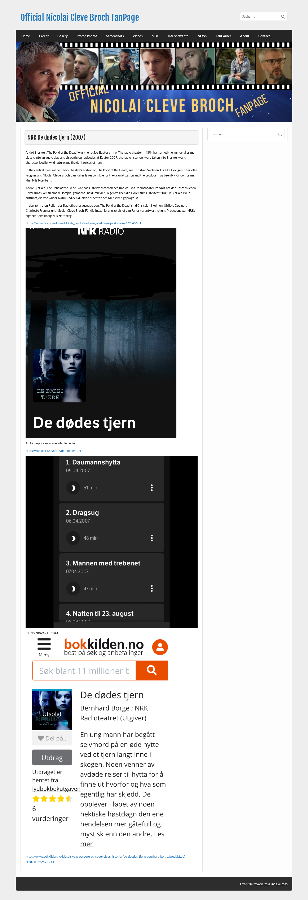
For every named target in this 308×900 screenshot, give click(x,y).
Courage (281, 884)
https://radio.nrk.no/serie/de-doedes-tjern (54, 451)
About (244, 36)
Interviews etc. (178, 36)
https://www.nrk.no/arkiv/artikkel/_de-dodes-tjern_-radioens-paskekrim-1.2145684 (83, 223)
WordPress (262, 884)
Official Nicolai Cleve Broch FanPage (80, 17)
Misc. (155, 36)
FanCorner (223, 36)
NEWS (202, 36)
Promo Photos (87, 36)
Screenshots (115, 36)
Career (44, 36)
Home (25, 36)
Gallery (62, 36)
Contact (264, 36)
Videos (138, 36)
